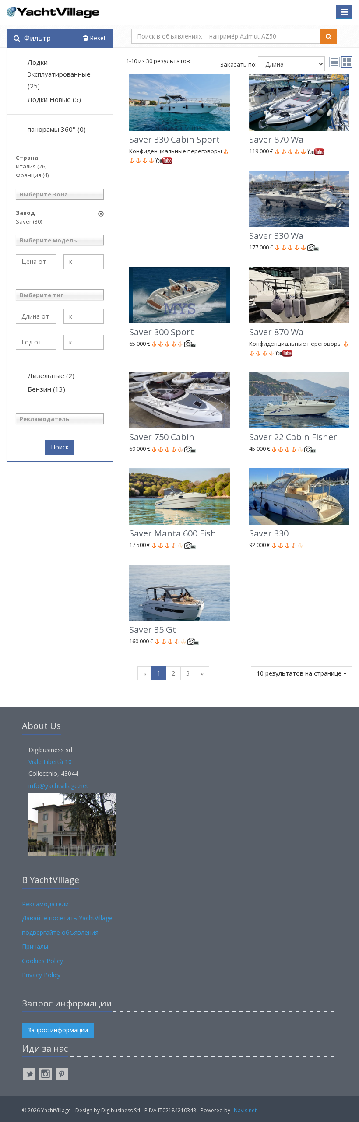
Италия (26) (31, 166)
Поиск (60, 447)
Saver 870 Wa (276, 139)
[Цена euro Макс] (83, 261)
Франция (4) (32, 175)
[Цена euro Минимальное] (36, 261)
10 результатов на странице (300, 673)
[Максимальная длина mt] (83, 316)
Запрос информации (58, 1030)
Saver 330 (269, 533)
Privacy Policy (41, 975)
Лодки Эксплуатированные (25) (59, 74)
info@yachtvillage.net (58, 786)
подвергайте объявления (60, 932)
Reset (97, 38)
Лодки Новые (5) (54, 99)
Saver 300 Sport (161, 332)
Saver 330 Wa (276, 236)
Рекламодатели (45, 904)
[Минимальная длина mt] (36, 316)
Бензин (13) (46, 389)
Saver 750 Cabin (161, 437)
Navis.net (245, 1110)
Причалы (35, 946)
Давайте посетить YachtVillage (67, 918)
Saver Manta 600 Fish (172, 533)
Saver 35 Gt (152, 629)
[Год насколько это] (83, 342)
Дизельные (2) (51, 375)
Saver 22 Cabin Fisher (293, 437)
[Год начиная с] (36, 342)
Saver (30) (29, 221)
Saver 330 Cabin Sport (174, 139)
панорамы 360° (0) (57, 129)
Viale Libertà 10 (50, 761)
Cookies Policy (42, 961)
